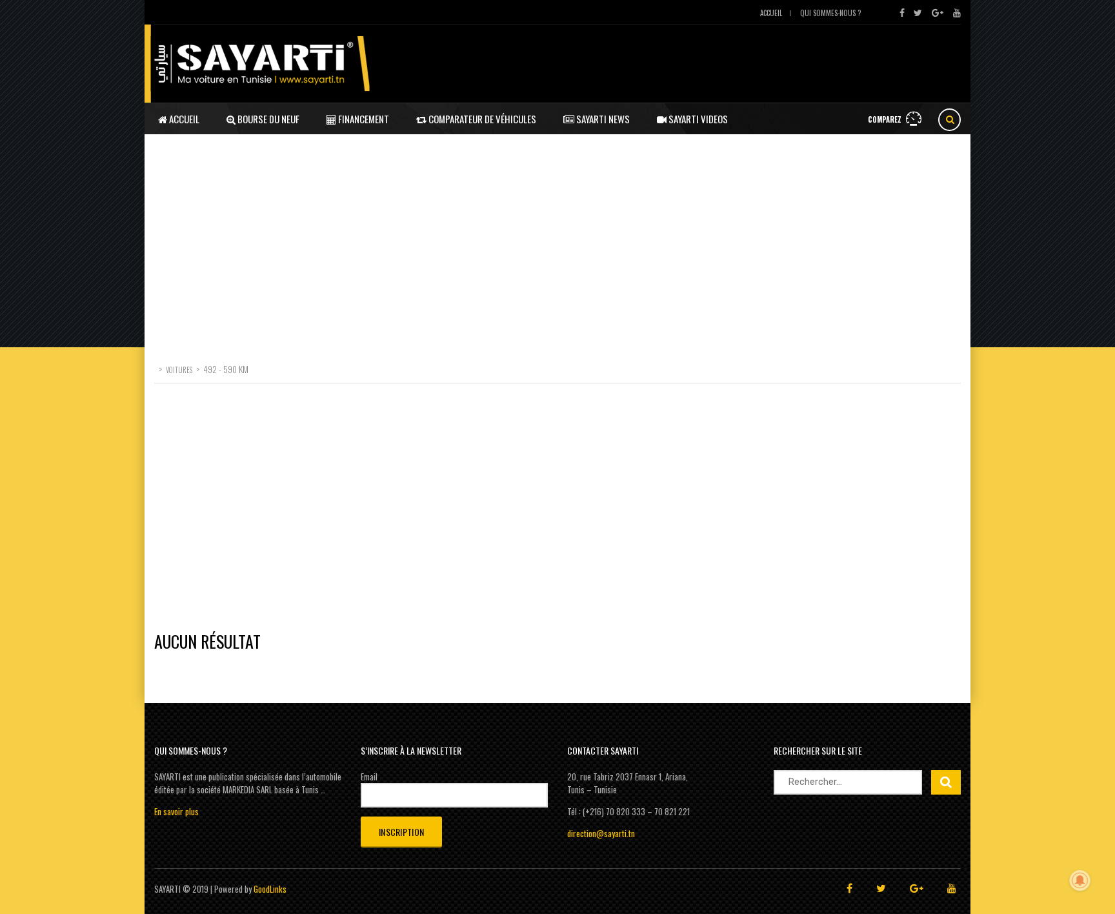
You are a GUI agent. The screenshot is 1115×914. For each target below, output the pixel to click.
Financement (362, 119)
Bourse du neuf (267, 119)
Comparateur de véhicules (481, 119)
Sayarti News (602, 119)
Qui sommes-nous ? (830, 13)
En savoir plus (176, 811)
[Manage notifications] (1080, 880)
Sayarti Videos (697, 119)
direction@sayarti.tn (601, 833)
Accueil (771, 13)
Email (369, 776)
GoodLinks (270, 888)
